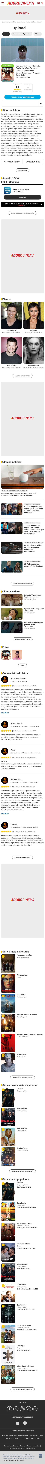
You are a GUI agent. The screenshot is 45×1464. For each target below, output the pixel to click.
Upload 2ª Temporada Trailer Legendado (32, 596)
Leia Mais (5, 713)
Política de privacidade (16, 1448)
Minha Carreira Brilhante (25, 1366)
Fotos (5, 647)
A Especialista (22, 975)
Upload (19, 28)
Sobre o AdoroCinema (11, 1446)
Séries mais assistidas (18, 22)
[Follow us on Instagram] (23, 1408)
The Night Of (21, 1305)
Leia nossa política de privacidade (13, 1460)
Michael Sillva (16, 779)
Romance (33, 68)
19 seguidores (15, 827)
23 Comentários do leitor (22, 857)
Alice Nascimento (18, 678)
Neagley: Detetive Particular (27, 1015)
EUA (28, 77)
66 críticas (25, 726)
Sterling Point (22, 1148)
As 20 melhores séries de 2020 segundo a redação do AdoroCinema (33, 548)
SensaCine (33, 1435)
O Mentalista (21, 1284)
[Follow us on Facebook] (10, 1408)
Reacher (20, 1089)
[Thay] (4, 751)
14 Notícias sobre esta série (22, 583)
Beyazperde (8, 1438)
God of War (21, 995)
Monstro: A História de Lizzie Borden (30, 1034)
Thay (13, 750)
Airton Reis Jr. (17, 723)
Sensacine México (30, 1438)
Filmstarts (18, 1435)
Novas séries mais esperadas (22, 1077)
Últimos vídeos (11, 591)
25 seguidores (15, 726)
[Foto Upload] (6, 655)
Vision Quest (21, 1054)
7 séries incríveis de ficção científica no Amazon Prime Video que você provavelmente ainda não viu (34, 530)
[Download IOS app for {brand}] (19, 1423)
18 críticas (24, 782)
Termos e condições (33, 1446)
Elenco (6, 299)
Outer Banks (21, 1203)
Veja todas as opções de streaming (22, 213)
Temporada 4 (22, 170)
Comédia (36, 66)
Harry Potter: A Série (24, 955)
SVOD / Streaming (10, 182)
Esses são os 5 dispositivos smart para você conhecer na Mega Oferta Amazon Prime (18, 494)
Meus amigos (28, 85)
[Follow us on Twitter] (16, 1408)
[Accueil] (20, 3)
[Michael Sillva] (4, 780)
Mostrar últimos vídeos (22, 639)
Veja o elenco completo (22, 376)
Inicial (3, 22)
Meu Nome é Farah (23, 1244)
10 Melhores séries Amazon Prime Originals (33, 565)
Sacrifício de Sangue (24, 1223)
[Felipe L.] (4, 825)
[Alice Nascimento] (4, 679)
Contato (22, 1446)
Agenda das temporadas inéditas (22, 1171)
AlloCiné (5, 1435)
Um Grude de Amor (24, 1325)
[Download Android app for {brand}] (26, 1423)
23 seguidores (15, 753)
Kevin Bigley (21, 75)
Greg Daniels (29, 70)
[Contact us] (35, 1408)
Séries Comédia (30, 22)
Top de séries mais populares (22, 1389)
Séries (9, 22)
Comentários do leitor (15, 673)
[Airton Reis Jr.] (4, 724)
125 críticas (25, 753)
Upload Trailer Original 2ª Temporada (34, 609)
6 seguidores (15, 782)
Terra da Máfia (22, 1108)
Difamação (20, 1346)
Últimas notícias (11, 462)
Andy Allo (36, 73)
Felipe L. (14, 824)
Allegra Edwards (33, 365)
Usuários (17, 85)
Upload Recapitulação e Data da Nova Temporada (33, 624)
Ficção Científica (22, 68)
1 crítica (13, 681)
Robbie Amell (27, 73)
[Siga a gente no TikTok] (29, 1408)
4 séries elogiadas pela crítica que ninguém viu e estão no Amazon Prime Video (33, 510)
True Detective (22, 1128)
